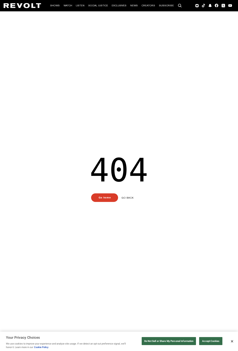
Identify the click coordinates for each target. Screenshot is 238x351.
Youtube (230, 6)
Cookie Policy (41, 347)
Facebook (216, 5)
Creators (148, 5)
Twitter (223, 5)
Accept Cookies (210, 341)
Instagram (197, 5)
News (134, 5)
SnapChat (210, 5)
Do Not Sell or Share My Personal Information (169, 341)
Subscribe (166, 5)
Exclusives (119, 5)
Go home (105, 197)
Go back (127, 197)
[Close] (232, 341)
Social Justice (98, 5)
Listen (80, 5)
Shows (55, 5)
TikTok (203, 5)
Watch (68, 5)
